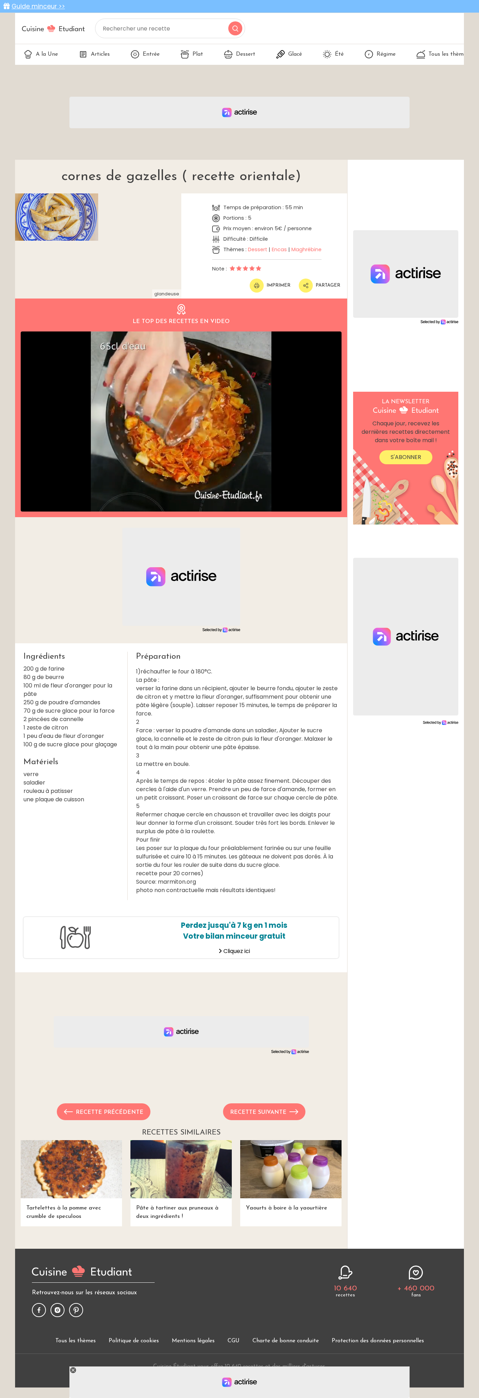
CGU (234, 1341)
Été (339, 54)
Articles (100, 54)
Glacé (295, 54)
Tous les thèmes (449, 54)
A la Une (47, 54)
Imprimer (278, 285)
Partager (328, 285)
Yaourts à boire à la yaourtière (286, 1208)
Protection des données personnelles (378, 1341)
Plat (198, 54)
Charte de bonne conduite (285, 1341)
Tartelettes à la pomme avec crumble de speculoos (63, 1212)
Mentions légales (193, 1341)
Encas (279, 249)
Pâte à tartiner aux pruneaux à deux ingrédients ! (177, 1212)
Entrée (151, 54)
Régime (386, 54)
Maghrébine (306, 249)
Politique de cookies (134, 1341)
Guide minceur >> (38, 6)
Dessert (245, 54)
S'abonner (406, 457)
